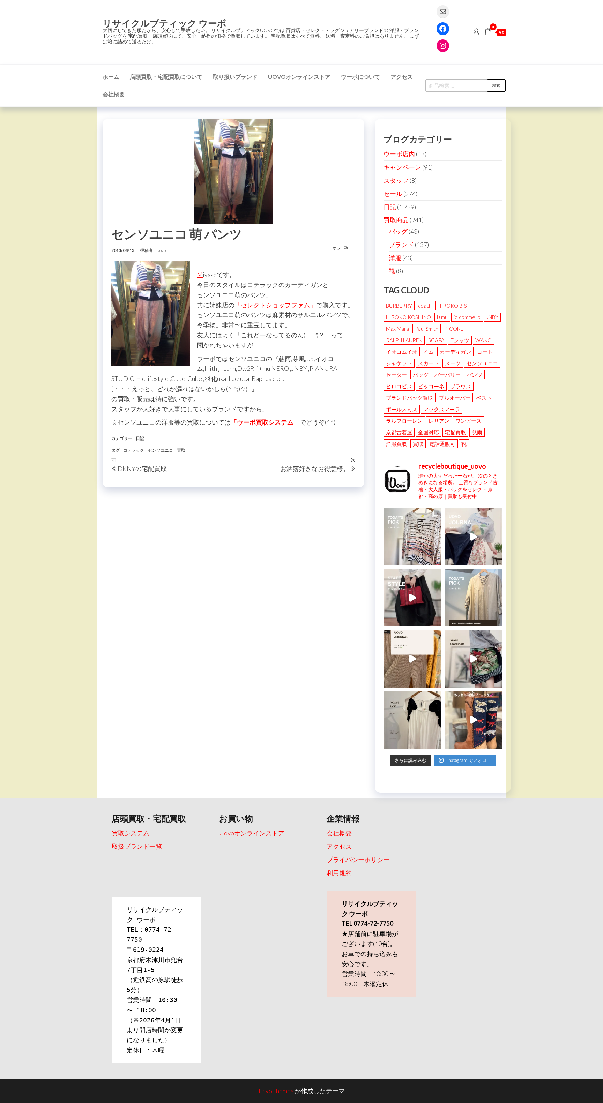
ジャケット (399, 363)
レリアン (439, 421)
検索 (496, 85)
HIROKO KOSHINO (408, 317)
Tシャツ (460, 340)
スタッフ (396, 180)
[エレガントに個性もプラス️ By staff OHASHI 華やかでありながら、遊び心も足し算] (412, 597)
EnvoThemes (276, 1091)
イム (428, 351)
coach (425, 305)
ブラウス (460, 386)
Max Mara (397, 328)
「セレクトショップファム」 (275, 305)
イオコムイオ (401, 351)
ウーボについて (360, 76)
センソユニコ (160, 450)
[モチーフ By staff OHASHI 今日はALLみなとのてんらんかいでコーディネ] (473, 659)
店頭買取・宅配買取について (166, 76)
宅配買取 (455, 432)
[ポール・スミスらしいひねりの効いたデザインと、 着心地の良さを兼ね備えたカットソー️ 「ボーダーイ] (412, 536)
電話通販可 (442, 444)
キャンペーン (402, 167)
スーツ (453, 363)
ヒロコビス (399, 386)
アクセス (401, 76)
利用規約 (339, 873)
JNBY (492, 317)
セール (393, 193)
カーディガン (455, 351)
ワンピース (468, 421)
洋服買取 (396, 444)
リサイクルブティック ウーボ (164, 23)
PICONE (453, 328)
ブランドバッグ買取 (409, 398)
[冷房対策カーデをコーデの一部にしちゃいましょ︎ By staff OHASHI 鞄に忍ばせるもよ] (412, 659)
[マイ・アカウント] (476, 31)
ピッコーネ (431, 386)
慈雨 (477, 432)
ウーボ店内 (399, 154)
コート (485, 351)
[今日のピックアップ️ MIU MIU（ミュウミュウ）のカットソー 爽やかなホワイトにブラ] (412, 720)
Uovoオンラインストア (299, 76)
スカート (428, 363)
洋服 (395, 258)
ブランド (401, 244)
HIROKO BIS (452, 305)
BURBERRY (399, 305)
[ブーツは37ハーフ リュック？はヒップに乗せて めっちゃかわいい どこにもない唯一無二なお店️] (473, 720)
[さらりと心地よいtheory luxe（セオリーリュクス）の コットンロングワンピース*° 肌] (473, 597)
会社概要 (114, 94)
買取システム (130, 833)
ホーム (111, 76)
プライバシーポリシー (358, 859)
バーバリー (447, 375)
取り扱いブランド (235, 76)
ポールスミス (401, 409)
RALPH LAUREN (404, 340)
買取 (181, 450)
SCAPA (436, 340)
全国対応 (428, 432)
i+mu (442, 317)
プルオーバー (454, 398)
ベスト (484, 398)
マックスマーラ (441, 409)
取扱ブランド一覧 (137, 846)
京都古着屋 (399, 432)
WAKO (483, 340)
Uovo (161, 250)
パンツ (474, 375)
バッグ (398, 231)
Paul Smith (426, 328)
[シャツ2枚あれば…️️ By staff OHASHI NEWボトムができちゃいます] (473, 536)
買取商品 (396, 220)
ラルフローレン (404, 421)
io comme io (467, 317)
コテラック (133, 450)
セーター (396, 375)
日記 (140, 438)
